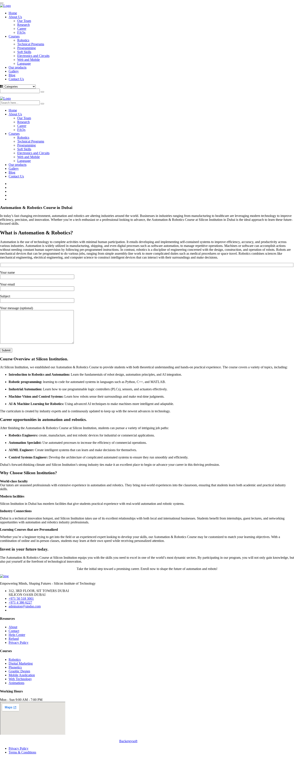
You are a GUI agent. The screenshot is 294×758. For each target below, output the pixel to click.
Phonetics (15, 667)
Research (23, 25)
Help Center (17, 635)
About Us (15, 17)
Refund (14, 638)
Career (21, 28)
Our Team (24, 21)
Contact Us (16, 79)
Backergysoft (128, 741)
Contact (14, 631)
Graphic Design (19, 671)
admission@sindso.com (25, 606)
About (13, 627)
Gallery (14, 71)
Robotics (23, 40)
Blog (12, 75)
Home (13, 13)
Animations (16, 683)
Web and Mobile (28, 59)
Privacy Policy (18, 642)
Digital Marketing (21, 663)
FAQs (21, 32)
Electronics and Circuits (33, 56)
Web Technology (20, 679)
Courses (14, 36)
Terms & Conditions (22, 752)
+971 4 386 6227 (20, 602)
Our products (17, 67)
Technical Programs (30, 44)
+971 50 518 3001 (21, 598)
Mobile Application (22, 675)
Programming (26, 48)
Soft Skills (24, 52)
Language (24, 63)
